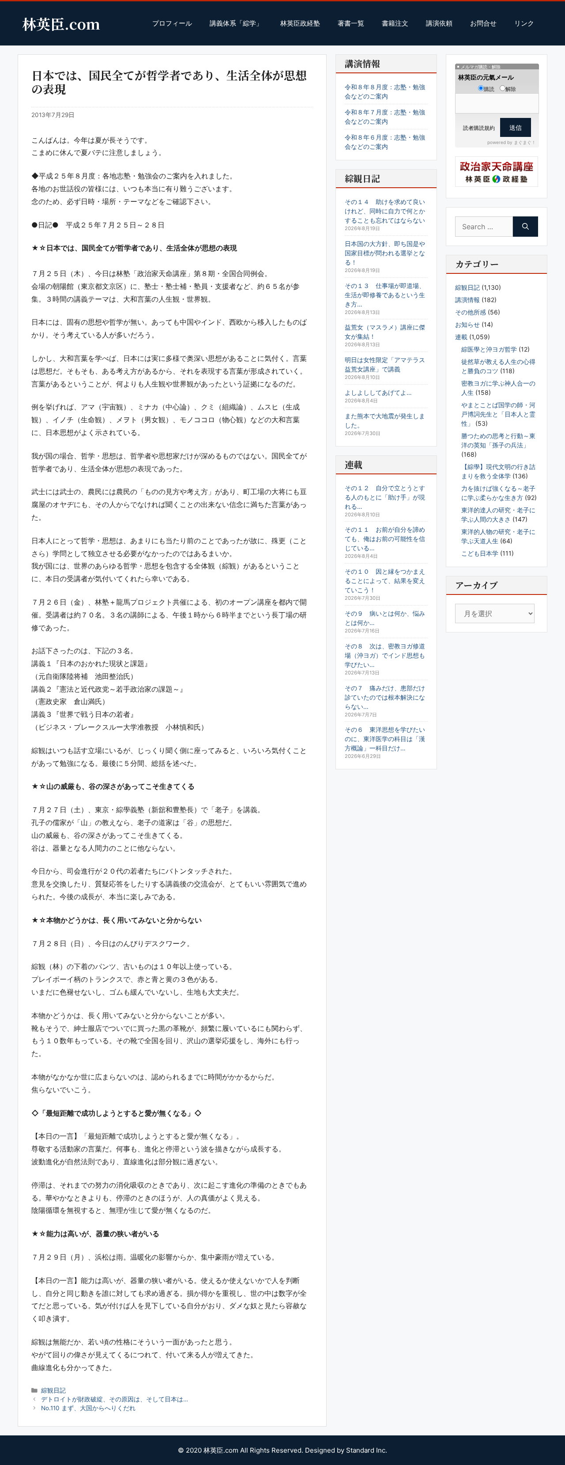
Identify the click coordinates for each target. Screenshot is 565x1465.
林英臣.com (61, 23)
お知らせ (467, 324)
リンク (524, 23)
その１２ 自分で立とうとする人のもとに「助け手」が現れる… (385, 497)
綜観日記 (53, 1390)
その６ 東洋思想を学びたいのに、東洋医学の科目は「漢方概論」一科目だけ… (385, 739)
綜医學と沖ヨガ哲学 (489, 349)
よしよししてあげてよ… (378, 392)
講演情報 (467, 299)
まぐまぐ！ (525, 142)
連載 (461, 337)
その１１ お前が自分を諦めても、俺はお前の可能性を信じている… (385, 539)
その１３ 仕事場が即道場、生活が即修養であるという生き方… (385, 295)
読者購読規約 (479, 128)
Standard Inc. (366, 1450)
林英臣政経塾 (300, 23)
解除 (510, 89)
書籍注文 (395, 23)
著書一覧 (351, 23)
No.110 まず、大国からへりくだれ (88, 1408)
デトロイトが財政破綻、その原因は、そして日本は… (114, 1399)
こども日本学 (479, 553)
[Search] (525, 226)
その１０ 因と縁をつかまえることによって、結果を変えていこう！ (385, 581)
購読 (489, 89)
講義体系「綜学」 (236, 23)
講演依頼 (439, 23)
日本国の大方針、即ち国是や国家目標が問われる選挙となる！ (385, 253)
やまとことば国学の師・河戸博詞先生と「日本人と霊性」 (498, 414)
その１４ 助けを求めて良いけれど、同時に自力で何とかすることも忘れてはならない (385, 211)
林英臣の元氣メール (486, 77)
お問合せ (483, 23)
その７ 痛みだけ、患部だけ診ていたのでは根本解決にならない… (385, 697)
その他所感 (470, 312)
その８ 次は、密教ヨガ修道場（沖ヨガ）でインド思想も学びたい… (385, 655)
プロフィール (172, 23)
